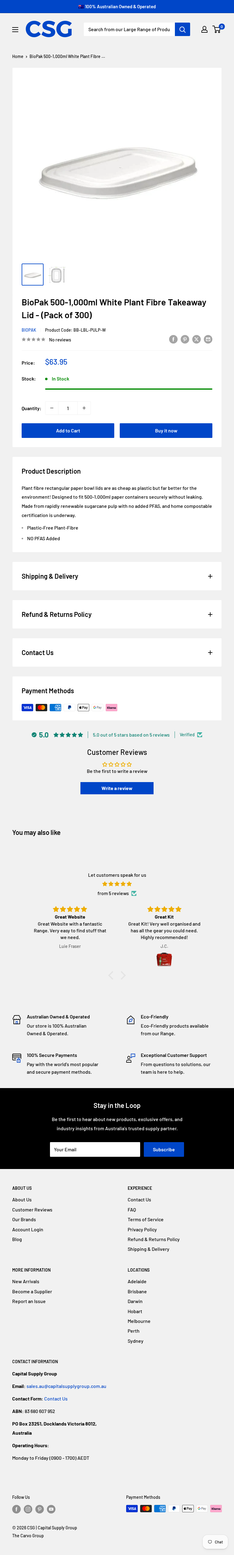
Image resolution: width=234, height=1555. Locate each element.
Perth (134, 1331)
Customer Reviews (32, 1209)
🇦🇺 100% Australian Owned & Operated (117, 6)
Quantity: (31, 408)
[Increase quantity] (84, 408)
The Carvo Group (28, 1535)
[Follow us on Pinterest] (39, 1509)
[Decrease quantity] (51, 408)
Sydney (136, 1341)
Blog (17, 1239)
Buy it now (166, 430)
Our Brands (24, 1219)
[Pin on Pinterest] (185, 339)
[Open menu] (15, 29)
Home (17, 56)
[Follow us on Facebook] (16, 1509)
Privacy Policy (142, 1229)
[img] (117, 884)
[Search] (182, 29)
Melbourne (139, 1321)
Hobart (135, 1311)
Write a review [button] (117, 788)
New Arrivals (25, 1281)
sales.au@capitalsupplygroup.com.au (66, 1386)
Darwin (135, 1301)
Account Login (27, 1229)
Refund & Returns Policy (154, 1239)
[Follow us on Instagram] (28, 1509)
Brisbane (137, 1291)
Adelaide (137, 1281)
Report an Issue (29, 1301)
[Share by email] (208, 339)
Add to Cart (68, 430)
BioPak (29, 330)
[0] (217, 29)
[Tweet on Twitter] (196, 339)
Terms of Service (146, 1219)
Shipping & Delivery (148, 1249)
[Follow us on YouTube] (51, 1509)
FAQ (132, 1209)
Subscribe (164, 1149)
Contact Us (139, 1199)
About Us (22, 1199)
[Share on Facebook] (173, 339)
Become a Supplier (32, 1291)
